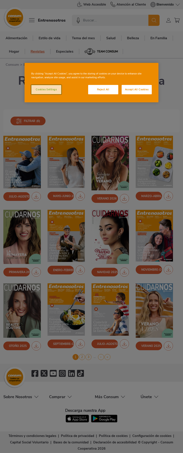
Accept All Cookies (136, 89)
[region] (91, 82)
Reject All (103, 89)
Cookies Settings (46, 89)
